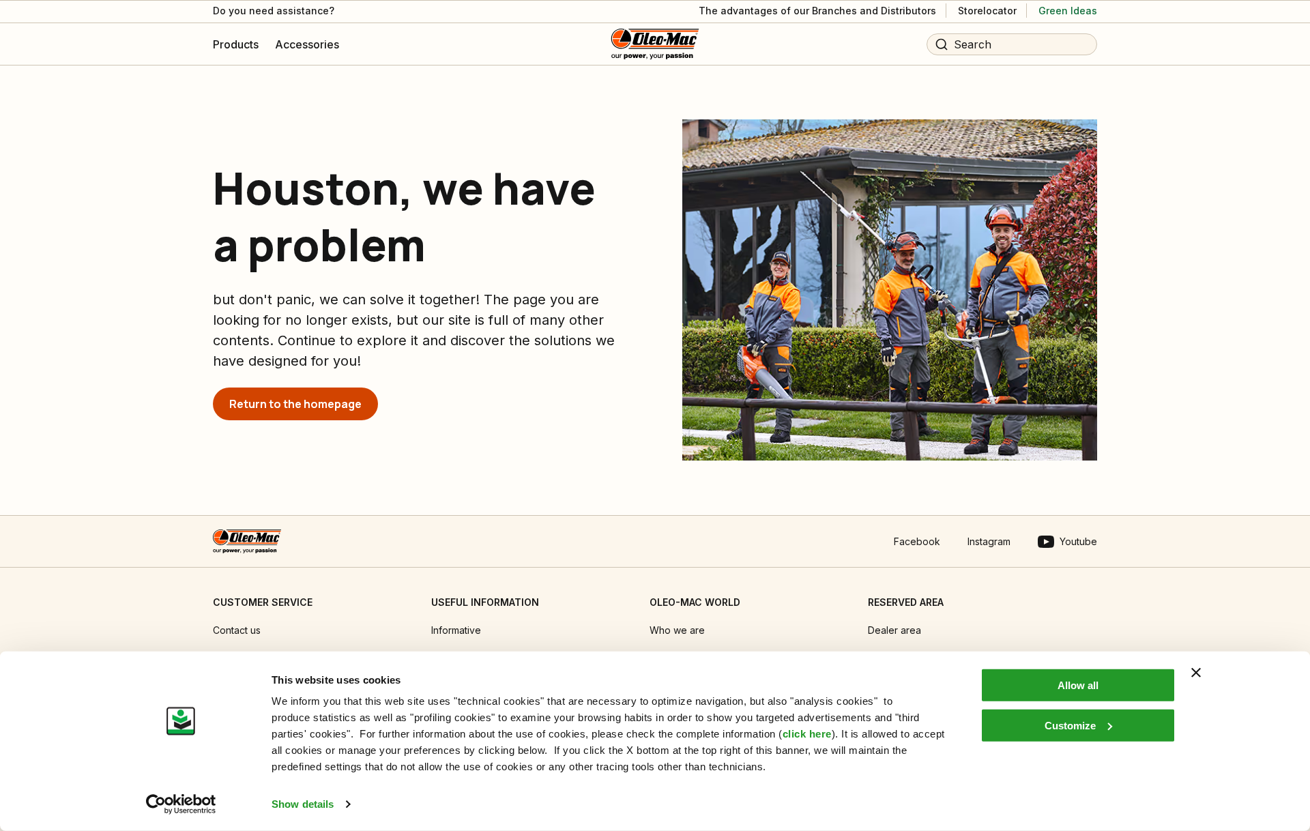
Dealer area (894, 630)
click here (807, 734)
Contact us (237, 630)
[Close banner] (1196, 672)
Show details (303, 804)
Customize (1070, 725)
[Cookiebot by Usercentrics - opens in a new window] (181, 804)
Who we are (677, 630)
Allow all (1078, 685)
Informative (456, 630)
